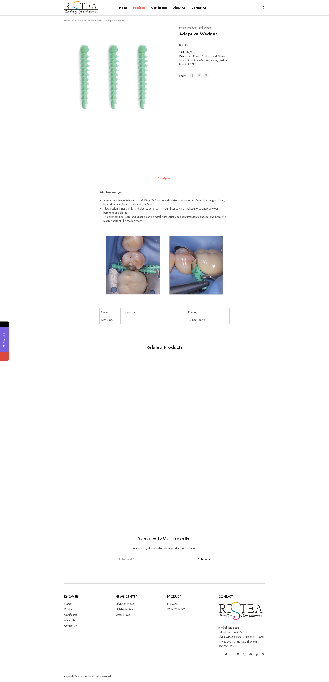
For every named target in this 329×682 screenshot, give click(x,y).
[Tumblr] (232, 655)
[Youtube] (251, 655)
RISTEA (192, 64)
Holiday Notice (124, 609)
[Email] (4, 356)
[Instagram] (244, 655)
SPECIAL (172, 604)
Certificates (159, 8)
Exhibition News (125, 604)
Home (123, 8)
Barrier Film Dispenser (177, 418)
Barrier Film (121, 485)
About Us (179, 8)
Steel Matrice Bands (76, 485)
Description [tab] (164, 178)
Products (139, 8)
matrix (214, 60)
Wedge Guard (224, 418)
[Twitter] (226, 655)
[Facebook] (220, 654)
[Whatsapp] (263, 655)
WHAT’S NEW (176, 609)
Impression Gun (73, 418)
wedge (223, 60)
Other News (123, 615)
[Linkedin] (238, 655)
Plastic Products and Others (88, 20)
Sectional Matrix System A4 (131, 418)
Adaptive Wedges (198, 60)
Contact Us (198, 8)
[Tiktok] (257, 655)
